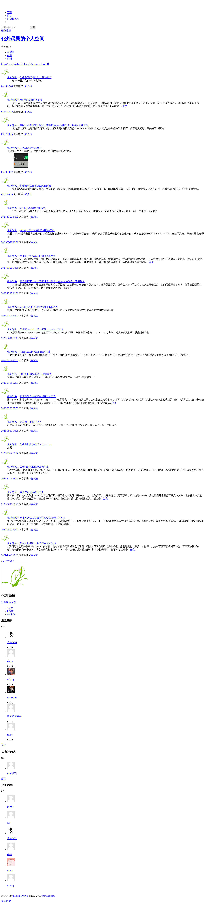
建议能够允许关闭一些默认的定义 (38, 396)
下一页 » (9, 560)
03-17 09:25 (7, 134)
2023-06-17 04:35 (9, 430)
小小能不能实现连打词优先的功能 (38, 256)
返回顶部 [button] (6, 901)
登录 (3, 30)
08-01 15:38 (7, 111)
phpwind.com (48, 896)
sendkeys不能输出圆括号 (32, 208)
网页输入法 (13, 18)
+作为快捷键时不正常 (31, 99)
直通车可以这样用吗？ (32, 492)
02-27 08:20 (7, 194)
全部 (3, 745)
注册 (8, 30)
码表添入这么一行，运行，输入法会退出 (41, 329)
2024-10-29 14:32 (9, 216)
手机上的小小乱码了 (30, 147)
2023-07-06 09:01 (9, 383)
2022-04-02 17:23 (9, 529)
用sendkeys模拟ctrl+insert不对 (35, 351)
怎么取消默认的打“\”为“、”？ (35, 444)
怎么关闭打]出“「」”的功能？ (35, 77)
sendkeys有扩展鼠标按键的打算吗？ (38, 307)
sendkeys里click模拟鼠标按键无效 (37, 230)
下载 (9, 12)
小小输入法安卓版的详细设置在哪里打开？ (42, 517)
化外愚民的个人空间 (22, 38)
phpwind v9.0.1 (20, 896)
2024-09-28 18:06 (9, 242)
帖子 (9, 55)
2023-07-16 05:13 (9, 338)
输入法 (28, 86)
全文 (124, 106)
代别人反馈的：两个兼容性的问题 (38, 543)
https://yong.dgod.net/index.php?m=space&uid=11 (25, 64)
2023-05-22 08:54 (9, 453)
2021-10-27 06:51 (9, 555)
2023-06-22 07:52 (9, 408)
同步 (9, 15)
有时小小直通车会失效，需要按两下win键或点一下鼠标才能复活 (54, 125)
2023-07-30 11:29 (9, 315)
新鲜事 (10, 52)
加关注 (4, 602)
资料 (9, 58)
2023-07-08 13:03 (9, 360)
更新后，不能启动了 (30, 422)
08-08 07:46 (7, 86)
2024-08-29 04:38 (9, 268)
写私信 (12, 602)
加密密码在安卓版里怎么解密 (35, 185)
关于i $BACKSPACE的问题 (34, 466)
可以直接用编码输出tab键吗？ (35, 374)
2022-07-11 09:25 (9, 504)
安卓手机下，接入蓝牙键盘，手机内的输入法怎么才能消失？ (52, 281)
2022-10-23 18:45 (9, 478)
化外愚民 (12, 77)
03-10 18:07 (7, 172)
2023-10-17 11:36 (9, 293)
